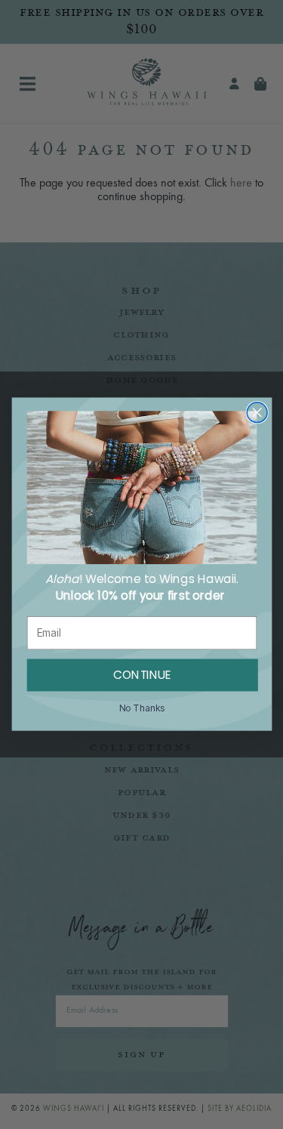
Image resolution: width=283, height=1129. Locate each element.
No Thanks (141, 708)
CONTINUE (141, 675)
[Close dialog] (257, 413)
